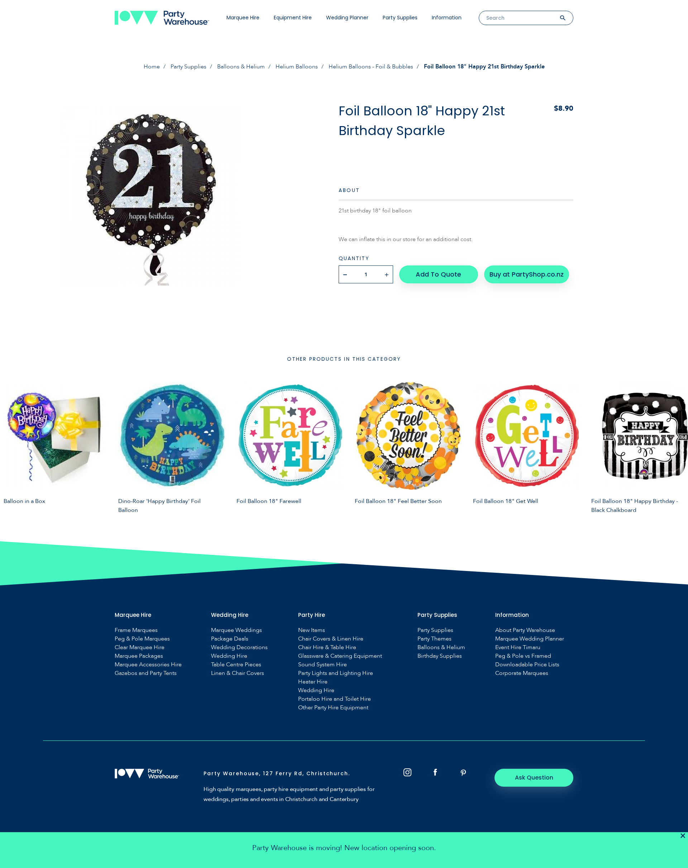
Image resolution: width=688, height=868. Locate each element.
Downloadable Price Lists (527, 664)
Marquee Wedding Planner (529, 639)
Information (447, 17)
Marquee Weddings (236, 630)
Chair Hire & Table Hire (327, 647)
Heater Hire (313, 681)
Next (677, 447)
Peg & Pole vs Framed (523, 656)
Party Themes (434, 639)
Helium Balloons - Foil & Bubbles (371, 67)
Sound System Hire (322, 664)
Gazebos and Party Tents (146, 673)
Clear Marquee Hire (139, 647)
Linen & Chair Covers (237, 673)
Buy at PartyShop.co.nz (526, 274)
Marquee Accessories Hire (148, 664)
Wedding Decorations (239, 647)
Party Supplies (400, 17)
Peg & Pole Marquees (142, 639)
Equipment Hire (293, 17)
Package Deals (229, 639)
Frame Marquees (136, 630)
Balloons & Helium (241, 67)
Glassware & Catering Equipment (340, 656)
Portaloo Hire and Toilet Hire (334, 699)
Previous (11, 447)
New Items (311, 630)
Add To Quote (438, 274)
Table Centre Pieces (236, 664)
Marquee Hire (242, 17)
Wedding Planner (347, 17)
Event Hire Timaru (517, 647)
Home (152, 67)
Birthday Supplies (439, 656)
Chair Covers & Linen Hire (330, 639)
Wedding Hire (229, 656)
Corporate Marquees (521, 673)
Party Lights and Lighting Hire (335, 673)
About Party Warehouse (525, 630)
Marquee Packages (139, 656)
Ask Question (534, 777)
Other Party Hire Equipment (333, 707)
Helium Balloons (297, 67)
